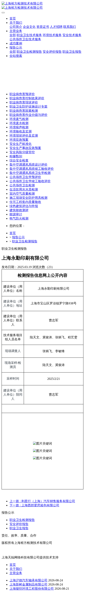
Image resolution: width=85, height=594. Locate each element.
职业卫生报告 (18, 528)
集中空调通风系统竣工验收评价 (31, 168)
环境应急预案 (18, 139)
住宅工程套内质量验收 (25, 202)
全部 (12, 35)
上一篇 (42, 501)
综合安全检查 (18, 160)
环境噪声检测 (18, 127)
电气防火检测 (18, 218)
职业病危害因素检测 (23, 110)
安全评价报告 (18, 524)
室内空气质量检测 (22, 193)
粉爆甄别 (15, 156)
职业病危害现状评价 (23, 102)
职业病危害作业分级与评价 (28, 114)
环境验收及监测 (20, 131)
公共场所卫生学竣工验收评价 (30, 181)
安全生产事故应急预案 (25, 148)
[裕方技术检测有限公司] (42, 6)
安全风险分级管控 (22, 152)
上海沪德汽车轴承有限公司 (28, 580)
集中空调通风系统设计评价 (28, 164)
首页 (12, 18)
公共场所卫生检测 (22, 185)
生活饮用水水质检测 (23, 189)
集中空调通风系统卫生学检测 (30, 173)
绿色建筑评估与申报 (23, 206)
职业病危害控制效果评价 (26, 98)
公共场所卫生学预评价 (25, 177)
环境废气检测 (18, 119)
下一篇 (34, 505)
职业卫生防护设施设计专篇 (28, 106)
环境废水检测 (18, 123)
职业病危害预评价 (22, 94)
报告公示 (18, 237)
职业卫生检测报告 (24, 241)
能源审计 (15, 214)
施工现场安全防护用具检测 (28, 197)
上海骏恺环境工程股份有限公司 (31, 588)
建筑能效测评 (18, 210)
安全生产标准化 (20, 143)
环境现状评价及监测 (23, 135)
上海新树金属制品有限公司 (28, 584)
